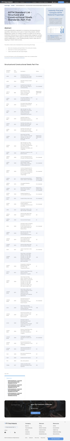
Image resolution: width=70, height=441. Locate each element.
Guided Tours (55, 429)
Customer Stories (42, 429)
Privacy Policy (43, 437)
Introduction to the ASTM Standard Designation (14, 57)
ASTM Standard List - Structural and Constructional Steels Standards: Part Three (15, 390)
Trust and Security (28, 427)
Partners (26, 429)
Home (26, 437)
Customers (27, 431)
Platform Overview (42, 427)
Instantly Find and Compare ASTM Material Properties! (56, 12)
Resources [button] (28, 2)
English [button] (54, 2)
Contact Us (40, 2)
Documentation (56, 427)
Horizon (52, 37)
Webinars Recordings (57, 431)
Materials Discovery (42, 433)
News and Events (56, 433)
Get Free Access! (55, 438)
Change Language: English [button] (10, 427)
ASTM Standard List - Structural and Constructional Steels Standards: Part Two (15, 386)
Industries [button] (17, 2)
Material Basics (42, 431)
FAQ (47, 437)
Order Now (46, 2)
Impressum (31, 437)
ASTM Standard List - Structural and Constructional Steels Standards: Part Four (15, 394)
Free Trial (61, 2)
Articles (54, 425)
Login (67, 2)
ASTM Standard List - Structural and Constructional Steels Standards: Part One (15, 382)
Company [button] (34, 2)
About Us (27, 425)
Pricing (40, 425)
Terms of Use (37, 437)
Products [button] (22, 2)
